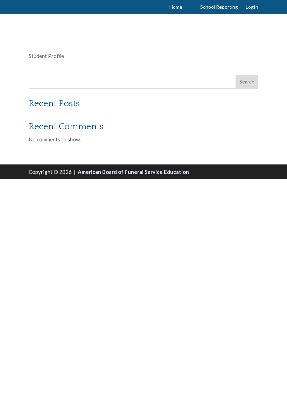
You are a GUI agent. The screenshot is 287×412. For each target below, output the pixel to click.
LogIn (252, 7)
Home (175, 7)
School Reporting (219, 7)
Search (246, 81)
